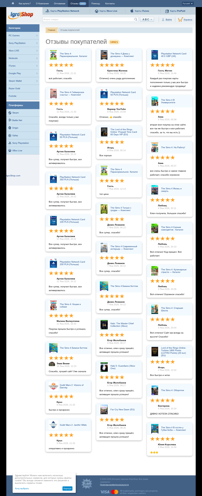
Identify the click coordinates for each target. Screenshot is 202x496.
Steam (15, 112)
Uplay (15, 135)
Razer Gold (14, 88)
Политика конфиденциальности (114, 485)
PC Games (14, 35)
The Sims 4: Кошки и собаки (70, 305)
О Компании (42, 3)
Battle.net (17, 120)
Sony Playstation (20, 143)
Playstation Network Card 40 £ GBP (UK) (173, 54)
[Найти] (135, 19)
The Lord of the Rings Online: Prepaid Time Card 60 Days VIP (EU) (123, 132)
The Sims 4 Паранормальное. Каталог (73, 54)
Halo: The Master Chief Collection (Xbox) (122, 324)
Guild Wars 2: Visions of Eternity (71, 386)
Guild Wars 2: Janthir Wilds (73, 425)
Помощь (95, 3)
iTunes (12, 65)
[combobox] (90, 19)
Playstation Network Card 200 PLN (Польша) (72, 263)
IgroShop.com (13, 175)
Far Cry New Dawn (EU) (122, 409)
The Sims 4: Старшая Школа (172, 309)
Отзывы (78, 3)
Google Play (15, 73)
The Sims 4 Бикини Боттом (73, 348)
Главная (51, 30)
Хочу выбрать (22, 488)
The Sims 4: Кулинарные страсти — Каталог (174, 270)
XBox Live (17, 150)
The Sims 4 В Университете (168, 101)
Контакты (110, 3)
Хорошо (67, 488)
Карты (64, 11)
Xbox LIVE (14, 50)
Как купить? (25, 3)
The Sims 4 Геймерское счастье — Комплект (72, 93)
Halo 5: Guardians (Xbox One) (122, 367)
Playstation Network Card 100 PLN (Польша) (72, 220)
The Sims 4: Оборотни (172, 390)
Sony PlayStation (17, 43)
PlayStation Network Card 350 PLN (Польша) (72, 178)
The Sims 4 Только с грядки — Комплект (120, 209)
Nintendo (13, 58)
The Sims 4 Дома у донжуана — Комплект (122, 54)
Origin (15, 128)
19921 (82, 4)
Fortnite (12, 96)
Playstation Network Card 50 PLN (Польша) (72, 135)
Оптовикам (59, 3)
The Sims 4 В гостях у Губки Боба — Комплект (173, 428)
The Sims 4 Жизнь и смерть (171, 189)
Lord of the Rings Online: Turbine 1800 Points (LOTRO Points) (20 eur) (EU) (173, 352)
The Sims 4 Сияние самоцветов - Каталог (172, 228)
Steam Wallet (15, 81)
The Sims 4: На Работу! (173, 147)
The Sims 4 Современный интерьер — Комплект (123, 247)
